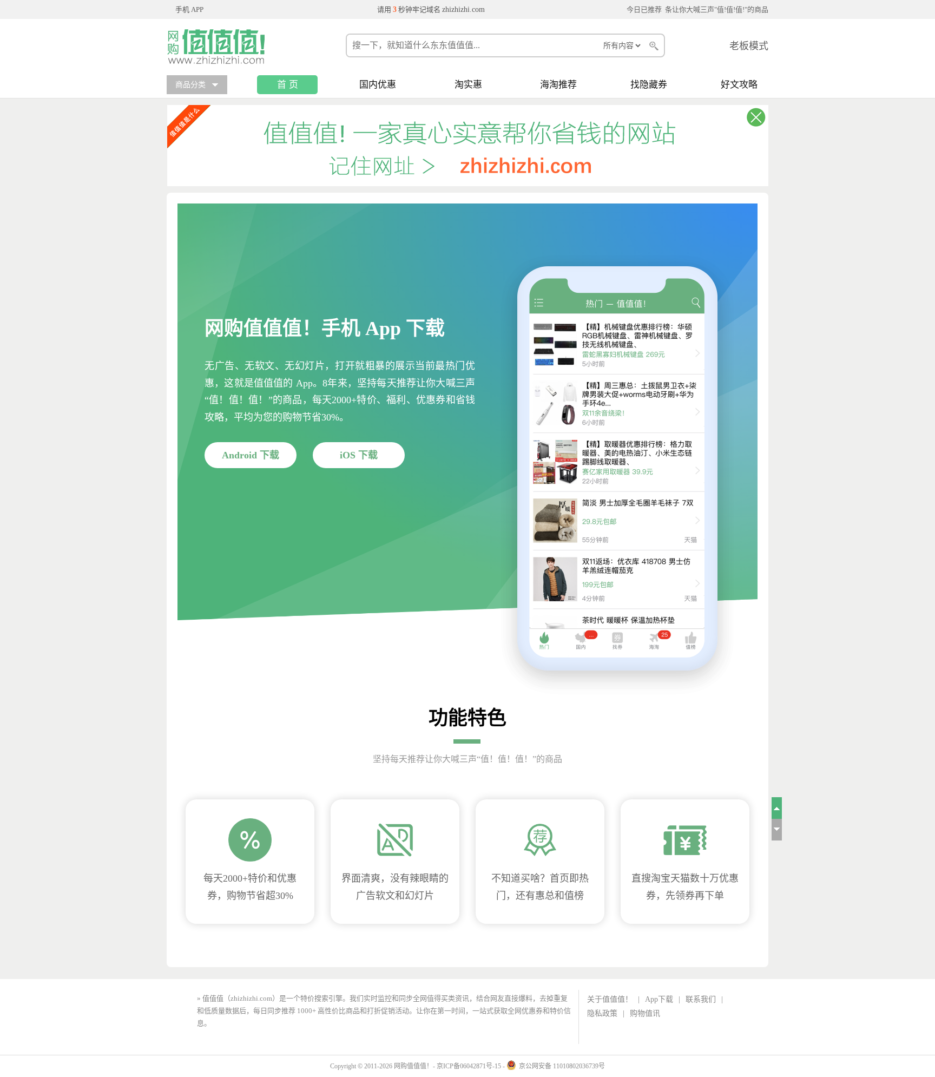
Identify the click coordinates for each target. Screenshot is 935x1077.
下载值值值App (236, 1023)
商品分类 (190, 85)
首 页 (287, 85)
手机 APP (189, 9)
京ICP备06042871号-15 (469, 1066)
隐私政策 (602, 1013)
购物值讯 (645, 1013)
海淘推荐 (558, 85)
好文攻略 (739, 85)
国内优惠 (377, 85)
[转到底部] (777, 829)
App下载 (659, 999)
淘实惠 (468, 85)
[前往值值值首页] (221, 46)
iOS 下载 (359, 455)
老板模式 (748, 46)
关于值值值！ (610, 999)
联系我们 (701, 999)
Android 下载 (250, 455)
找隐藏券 (648, 85)
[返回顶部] (777, 808)
